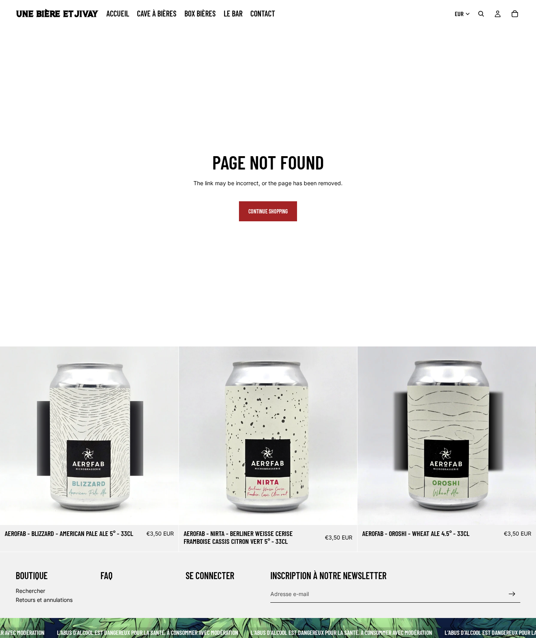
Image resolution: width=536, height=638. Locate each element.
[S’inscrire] (512, 594)
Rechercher (30, 590)
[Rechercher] (481, 13)
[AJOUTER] (166, 513)
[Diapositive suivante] (167, 436)
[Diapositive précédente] (12, 436)
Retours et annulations (44, 599)
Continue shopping (268, 211)
